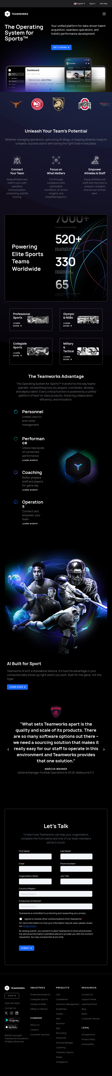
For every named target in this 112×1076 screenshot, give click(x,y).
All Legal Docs (88, 1034)
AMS (58, 1018)
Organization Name (28, 876)
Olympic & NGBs (38, 1004)
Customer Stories (91, 1018)
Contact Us (10, 1008)
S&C (58, 1028)
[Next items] (104, 749)
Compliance (62, 999)
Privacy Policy (29, 926)
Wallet (59, 1057)
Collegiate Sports (39, 999)
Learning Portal (89, 1004)
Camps (59, 1013)
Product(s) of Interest (30, 901)
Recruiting (61, 1033)
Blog (84, 1009)
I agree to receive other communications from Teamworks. (53, 918)
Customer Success (40, 1034)
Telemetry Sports (65, 1052)
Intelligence (62, 1062)
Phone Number (67, 863)
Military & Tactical (38, 1009)
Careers (34, 1029)
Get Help (103, 3)
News (84, 1013)
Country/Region (27, 888)
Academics (61, 1009)
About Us (35, 1024)
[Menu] (104, 14)
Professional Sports (40, 994)
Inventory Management (67, 1004)
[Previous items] (8, 749)
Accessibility (88, 1044)
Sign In (92, 3)
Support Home (89, 999)
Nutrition (60, 1023)
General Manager (64, 1042)
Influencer (61, 1037)
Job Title (64, 876)
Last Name (65, 851)
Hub (58, 994)
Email (21, 863)
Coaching (61, 1047)
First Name (24, 851)
